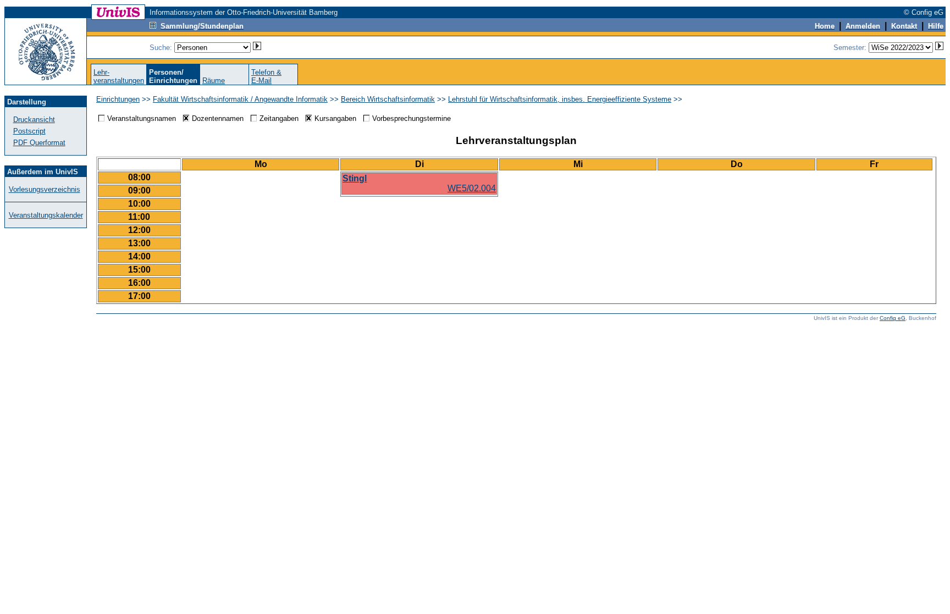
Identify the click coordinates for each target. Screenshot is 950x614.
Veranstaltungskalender (46, 215)
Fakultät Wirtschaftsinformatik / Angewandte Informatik (240, 99)
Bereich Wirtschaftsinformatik (388, 99)
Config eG (892, 318)
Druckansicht (34, 119)
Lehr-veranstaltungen (118, 76)
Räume (213, 80)
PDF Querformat (39, 143)
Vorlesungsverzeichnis (44, 189)
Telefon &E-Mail (266, 76)
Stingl (355, 178)
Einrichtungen (118, 99)
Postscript (29, 131)
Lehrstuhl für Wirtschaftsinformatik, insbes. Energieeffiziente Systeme (559, 99)
